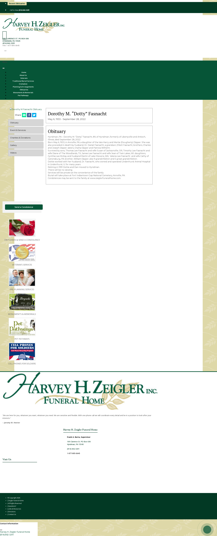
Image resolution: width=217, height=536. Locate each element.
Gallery (13, 145)
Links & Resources (14, 509)
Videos (13, 153)
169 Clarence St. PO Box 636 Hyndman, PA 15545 (16, 39)
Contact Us (12, 514)
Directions (11, 512)
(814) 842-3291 (24, 10)
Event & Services (18, 130)
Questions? (12, 506)
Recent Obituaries (17, 3)
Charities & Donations (20, 138)
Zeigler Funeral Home (16, 501)
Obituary (14, 122)
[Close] (4, 68)
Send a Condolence (24, 207)
